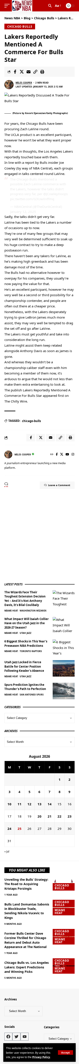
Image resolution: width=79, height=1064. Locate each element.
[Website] (52, 454)
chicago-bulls (31, 421)
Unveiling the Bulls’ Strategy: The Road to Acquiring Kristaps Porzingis (26, 884)
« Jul (6, 851)
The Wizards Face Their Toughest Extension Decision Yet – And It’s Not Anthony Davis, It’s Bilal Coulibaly (25, 598)
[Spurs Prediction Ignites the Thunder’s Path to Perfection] (64, 691)
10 (9, 804)
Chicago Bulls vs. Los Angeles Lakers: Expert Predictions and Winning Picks (26, 967)
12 (29, 804)
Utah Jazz (25, 632)
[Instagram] (73, 454)
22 (59, 816)
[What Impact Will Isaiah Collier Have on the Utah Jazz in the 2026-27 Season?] (64, 625)
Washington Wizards (33, 610)
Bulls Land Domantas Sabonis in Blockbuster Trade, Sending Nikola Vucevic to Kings (26, 911)
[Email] (28, 71)
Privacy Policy (41, 1057)
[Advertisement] (39, 535)
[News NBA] (22, 5)
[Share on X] (22, 71)
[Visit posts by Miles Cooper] (9, 84)
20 (39, 816)
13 (39, 804)
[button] (65, 1052)
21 (50, 816)
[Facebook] (56, 454)
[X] (62, 454)
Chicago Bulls (19, 27)
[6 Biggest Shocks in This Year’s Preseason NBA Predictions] (64, 647)
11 (20, 804)
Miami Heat (11, 610)
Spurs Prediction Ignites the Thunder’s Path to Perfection (25, 687)
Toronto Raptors (31, 651)
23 (70, 816)
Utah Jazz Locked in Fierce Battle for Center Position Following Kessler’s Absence (24, 666)
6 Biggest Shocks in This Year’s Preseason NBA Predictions (25, 643)
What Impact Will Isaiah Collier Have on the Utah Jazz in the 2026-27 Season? (26, 623)
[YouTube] (67, 454)
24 (9, 828)
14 (50, 804)
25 (20, 828)
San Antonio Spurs (32, 694)
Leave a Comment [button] (59, 485)
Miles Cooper (24, 82)
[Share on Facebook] (15, 71)
